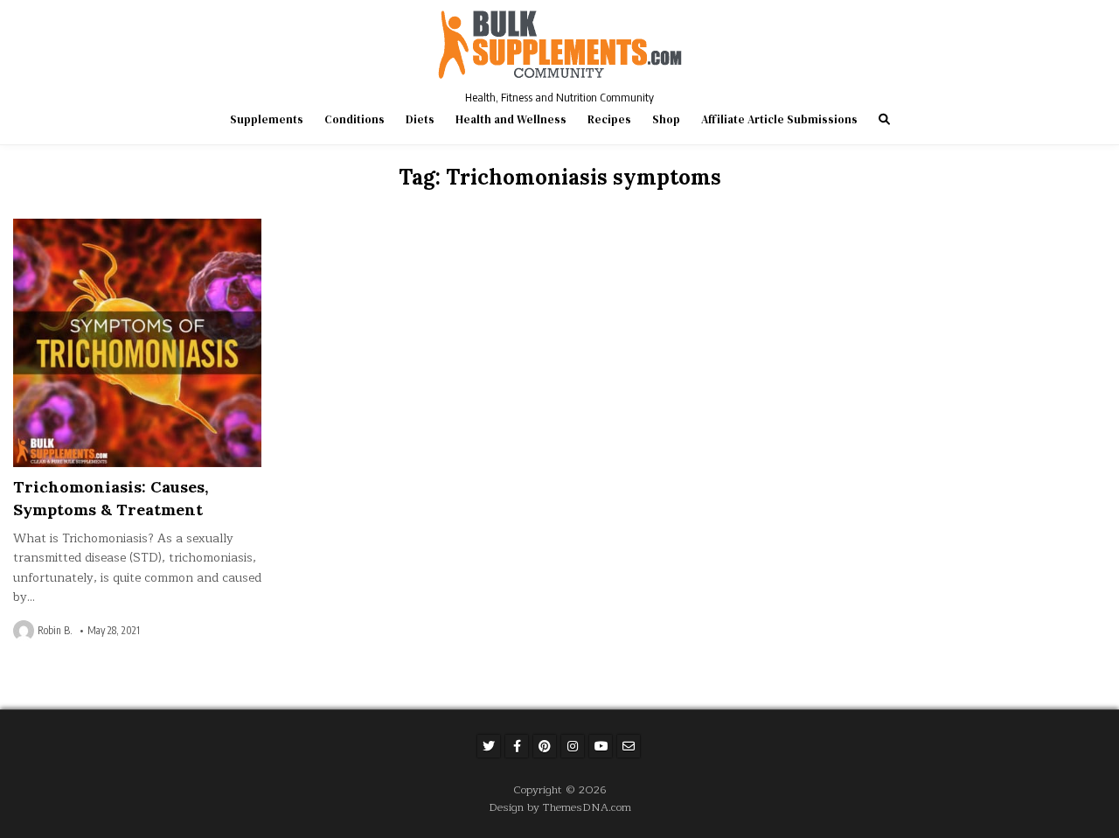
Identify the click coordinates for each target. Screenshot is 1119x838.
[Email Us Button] (628, 746)
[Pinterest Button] (544, 746)
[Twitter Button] (488, 746)
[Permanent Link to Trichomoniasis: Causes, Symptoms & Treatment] (137, 343)
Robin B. (55, 630)
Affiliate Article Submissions (779, 119)
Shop (666, 119)
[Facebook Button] (516, 746)
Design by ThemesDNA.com (560, 807)
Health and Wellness (510, 119)
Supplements (266, 119)
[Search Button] (884, 119)
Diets (420, 119)
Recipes (609, 119)
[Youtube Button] (600, 746)
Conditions (354, 119)
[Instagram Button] (572, 746)
